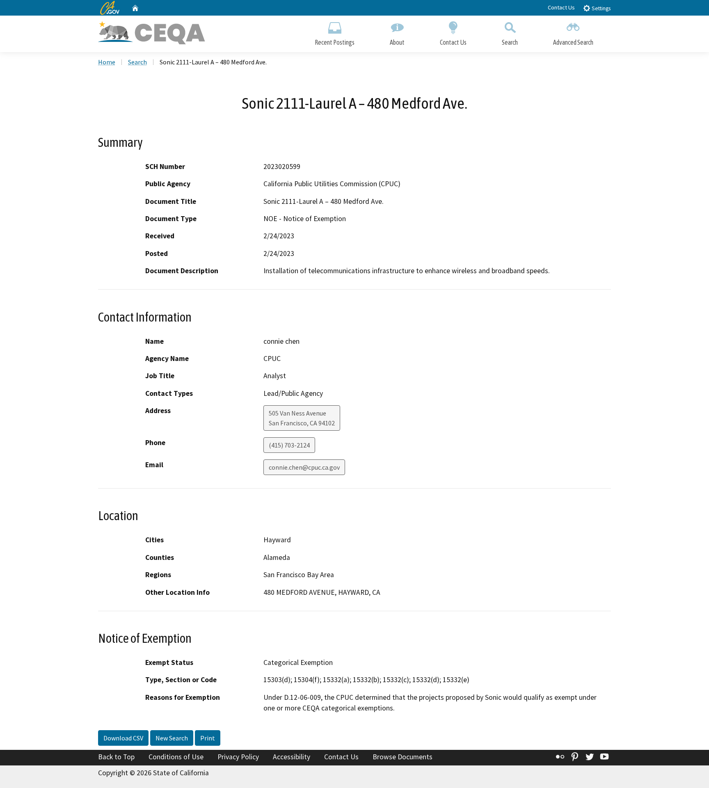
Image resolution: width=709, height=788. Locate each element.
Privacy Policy (238, 756)
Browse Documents (402, 756)
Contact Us (561, 7)
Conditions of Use (176, 756)
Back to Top (116, 756)
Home (106, 62)
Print (207, 738)
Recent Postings (334, 42)
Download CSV (123, 738)
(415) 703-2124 (289, 445)
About (397, 42)
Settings (600, 8)
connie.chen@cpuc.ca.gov (304, 467)
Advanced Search (573, 42)
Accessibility (291, 756)
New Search (172, 738)
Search (510, 42)
